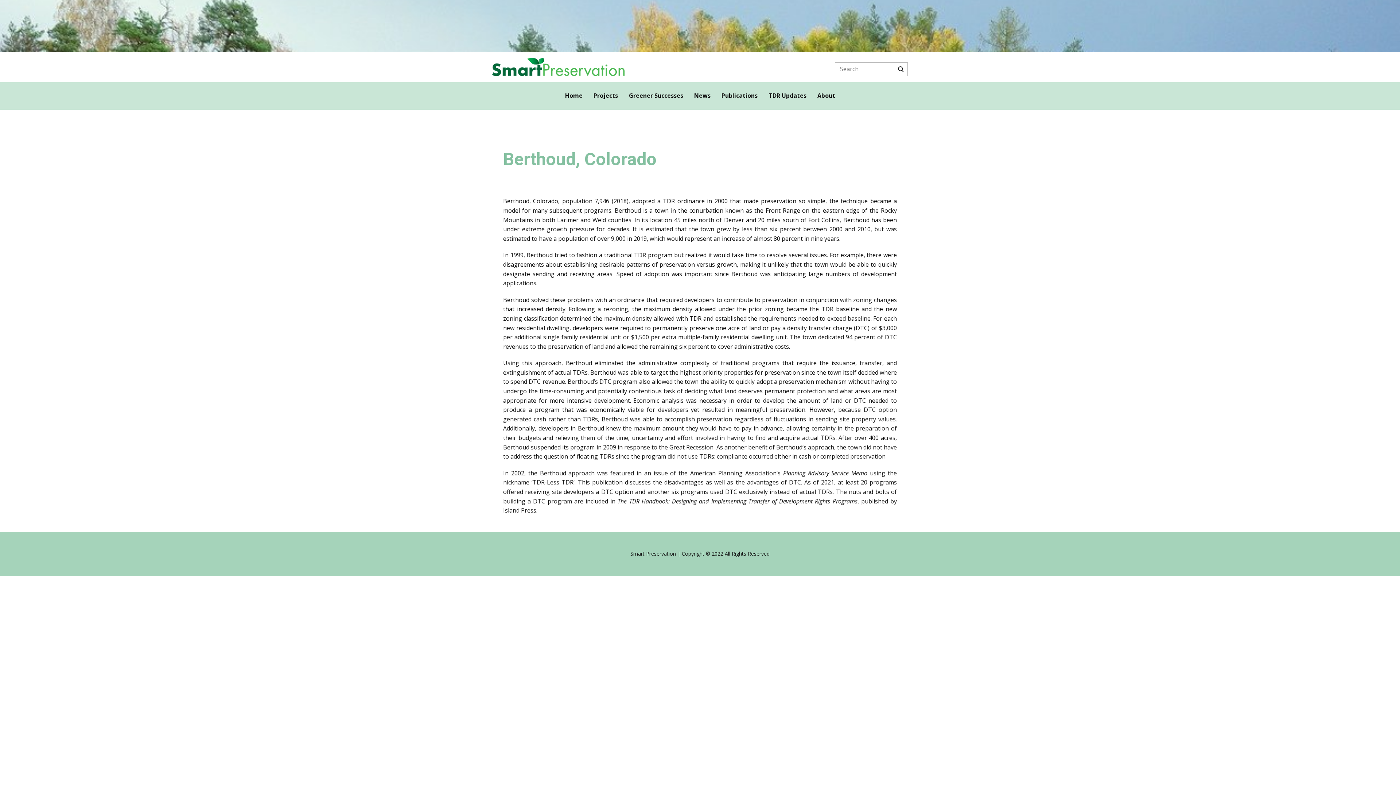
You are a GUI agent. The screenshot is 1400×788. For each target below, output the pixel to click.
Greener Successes (656, 96)
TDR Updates (787, 96)
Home (574, 96)
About (826, 96)
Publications (740, 96)
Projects (606, 96)
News (702, 96)
